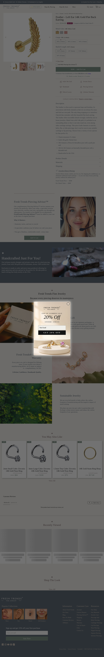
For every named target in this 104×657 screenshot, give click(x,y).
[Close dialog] (68, 303)
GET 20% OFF (52, 333)
